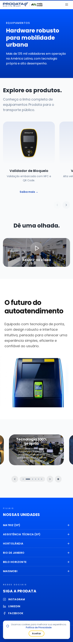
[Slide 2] (28, 479)
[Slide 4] (35, 479)
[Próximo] (66, 205)
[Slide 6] (41, 479)
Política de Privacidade (39, 627)
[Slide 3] (32, 479)
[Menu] (66, 4)
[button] (36, 252)
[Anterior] (57, 205)
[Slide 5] (38, 479)
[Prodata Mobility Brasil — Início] (15, 4)
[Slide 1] (23, 479)
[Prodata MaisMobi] (36, 4)
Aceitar (36, 633)
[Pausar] (58, 479)
